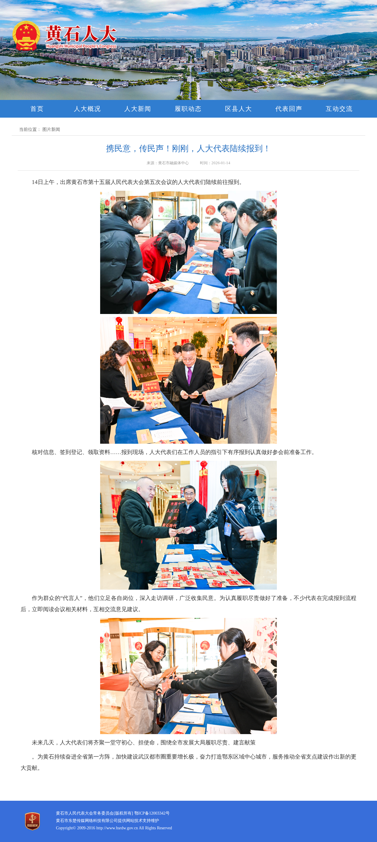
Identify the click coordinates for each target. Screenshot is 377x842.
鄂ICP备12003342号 (152, 813)
